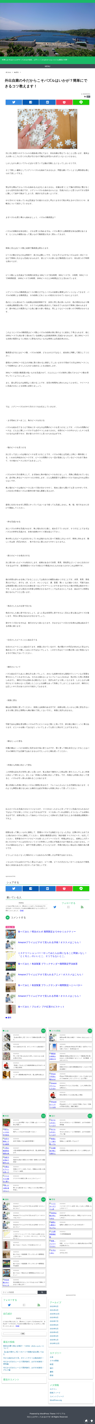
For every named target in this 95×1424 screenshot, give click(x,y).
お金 (51, 1357)
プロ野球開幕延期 (65, 1234)
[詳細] (21, 910)
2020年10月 (54, 1314)
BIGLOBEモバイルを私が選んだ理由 (71, 1095)
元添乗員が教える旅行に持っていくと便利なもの (75, 1150)
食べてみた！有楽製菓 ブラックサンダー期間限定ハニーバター (50, 985)
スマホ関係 (54, 1361)
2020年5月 (54, 1329)
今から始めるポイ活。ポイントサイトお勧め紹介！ (29, 1046)
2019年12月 (54, 1343)
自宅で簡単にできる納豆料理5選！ (24, 1141)
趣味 (88, 96)
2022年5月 (54, 1306)
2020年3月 (54, 1336)
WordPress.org (56, 1400)
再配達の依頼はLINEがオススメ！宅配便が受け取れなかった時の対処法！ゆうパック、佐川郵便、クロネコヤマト (76, 1058)
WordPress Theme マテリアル (52, 1414)
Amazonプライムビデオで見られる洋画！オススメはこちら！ (49, 942)
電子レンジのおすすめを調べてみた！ (25, 1132)
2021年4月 (54, 1310)
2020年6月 (54, 1325)
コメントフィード (57, 1396)
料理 (51, 1364)
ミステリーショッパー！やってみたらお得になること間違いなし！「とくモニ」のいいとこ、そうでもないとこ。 (29, 1236)
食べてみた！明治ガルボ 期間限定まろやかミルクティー (47, 931)
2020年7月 (54, 1321)
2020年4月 (54, 1332)
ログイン (53, 1389)
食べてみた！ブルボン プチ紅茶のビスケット (41, 1006)
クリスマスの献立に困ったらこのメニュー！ (27, 1178)
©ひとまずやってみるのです (39, 1417)
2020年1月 (54, 1340)
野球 (51, 1375)
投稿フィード (55, 1393)
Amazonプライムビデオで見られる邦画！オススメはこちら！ (49, 996)
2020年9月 (54, 1317)
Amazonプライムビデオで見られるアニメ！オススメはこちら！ (51, 974)
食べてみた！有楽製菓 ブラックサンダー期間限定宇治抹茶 (48, 964)
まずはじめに (64, 1252)
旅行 (51, 1368)
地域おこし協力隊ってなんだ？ (69, 1141)
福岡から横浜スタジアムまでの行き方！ (72, 1225)
